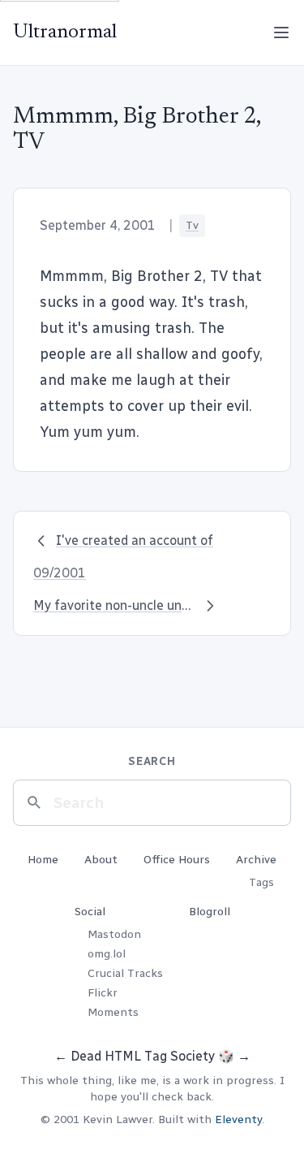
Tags (261, 882)
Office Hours (176, 860)
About (101, 860)
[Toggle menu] (281, 32)
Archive (256, 860)
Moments (113, 1012)
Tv (192, 225)
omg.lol (107, 954)
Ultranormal (65, 32)
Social (90, 911)
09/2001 (59, 573)
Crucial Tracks (125, 973)
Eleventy (238, 1119)
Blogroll (209, 911)
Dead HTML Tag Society (143, 1056)
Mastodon (114, 934)
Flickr (103, 993)
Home (43, 860)
